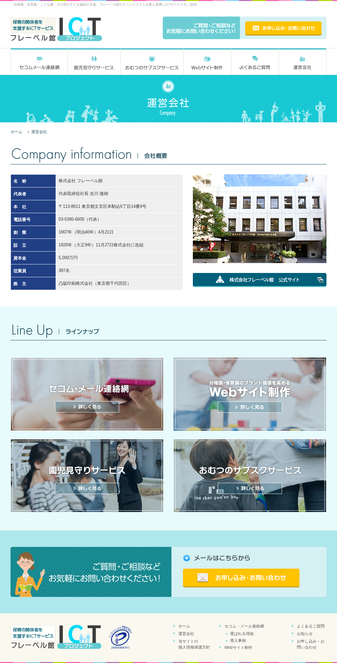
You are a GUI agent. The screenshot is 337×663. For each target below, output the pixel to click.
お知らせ (305, 633)
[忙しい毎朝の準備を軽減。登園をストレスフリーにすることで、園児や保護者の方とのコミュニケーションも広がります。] (249, 475)
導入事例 (238, 640)
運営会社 (186, 633)
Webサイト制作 (238, 647)
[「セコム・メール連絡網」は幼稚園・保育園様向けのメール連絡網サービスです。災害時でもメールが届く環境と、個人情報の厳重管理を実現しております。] (87, 394)
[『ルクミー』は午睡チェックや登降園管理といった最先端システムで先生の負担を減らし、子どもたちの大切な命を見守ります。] (87, 475)
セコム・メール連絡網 (244, 626)
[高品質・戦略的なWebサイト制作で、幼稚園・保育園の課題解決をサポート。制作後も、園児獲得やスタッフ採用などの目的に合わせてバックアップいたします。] (249, 394)
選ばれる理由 (242, 633)
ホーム (16, 132)
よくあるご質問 (310, 626)
